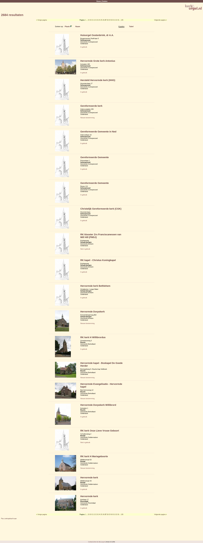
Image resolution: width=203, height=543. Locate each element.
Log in (103, 541)
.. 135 (121, 20)
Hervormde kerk (89, 477)
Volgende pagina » (160, 20)
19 (88, 20)
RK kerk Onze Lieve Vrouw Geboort (99, 430)
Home (98, 1)
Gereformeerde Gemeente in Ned (98, 131)
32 (116, 20)
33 (118, 20)
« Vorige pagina (41, 20)
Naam (77, 26)
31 (114, 20)
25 (101, 20)
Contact (90, 541)
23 (97, 20)
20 (91, 20)
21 (93, 20)
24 (99, 20)
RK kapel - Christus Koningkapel (98, 260)
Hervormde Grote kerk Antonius (97, 61)
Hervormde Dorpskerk (92, 311)
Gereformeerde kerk (91, 106)
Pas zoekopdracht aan (9, 518)
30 (112, 20)
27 (105, 20)
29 (110, 20)
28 (107, 20)
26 (103, 20)
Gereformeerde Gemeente (94, 157)
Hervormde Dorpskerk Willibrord (98, 405)
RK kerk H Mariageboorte (94, 456)
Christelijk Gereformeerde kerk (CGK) (100, 208)
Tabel (131, 26)
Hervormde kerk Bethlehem (95, 286)
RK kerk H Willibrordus (93, 337)
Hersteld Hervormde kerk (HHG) (97, 80)
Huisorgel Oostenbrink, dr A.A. (97, 35)
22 (95, 20)
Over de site (97, 541)
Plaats (67, 26)
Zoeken (104, 1)
